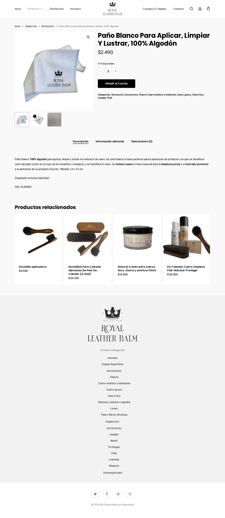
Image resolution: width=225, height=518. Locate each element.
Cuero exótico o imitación (162, 94)
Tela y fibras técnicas (114, 414)
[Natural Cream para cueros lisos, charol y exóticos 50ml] (137, 237)
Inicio (18, 26)
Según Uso (31, 26)
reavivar (112, 358)
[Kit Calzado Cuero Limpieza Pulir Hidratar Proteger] (186, 237)
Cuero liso (197, 94)
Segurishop (128, 504)
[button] (88, 37)
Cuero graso (184, 94)
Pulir (109, 97)
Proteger (114, 447)
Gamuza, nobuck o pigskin (114, 402)
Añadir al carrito (116, 83)
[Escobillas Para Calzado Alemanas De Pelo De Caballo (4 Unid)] (87, 237)
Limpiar (102, 97)
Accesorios (48, 26)
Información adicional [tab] (110, 141)
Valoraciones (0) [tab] (141, 141)
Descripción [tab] (80, 141)
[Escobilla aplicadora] (38, 237)
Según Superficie (112, 364)
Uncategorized (112, 472)
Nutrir (114, 440)
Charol (142, 94)
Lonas (114, 408)
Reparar (114, 465)
